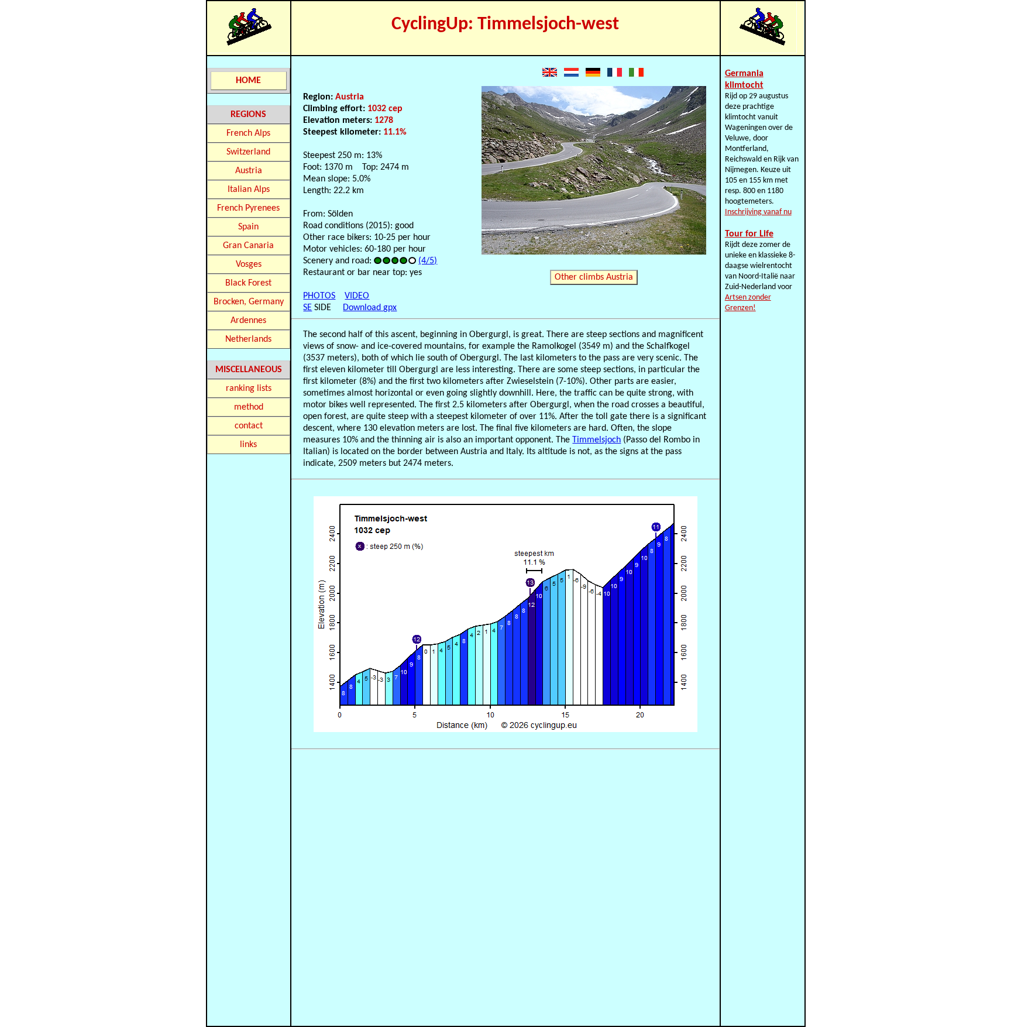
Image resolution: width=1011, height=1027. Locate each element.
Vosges (249, 264)
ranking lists (248, 388)
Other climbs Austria (594, 277)
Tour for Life (749, 234)
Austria (248, 171)
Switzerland (248, 152)
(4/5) (427, 261)
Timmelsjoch (596, 440)
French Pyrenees (248, 208)
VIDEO (357, 296)
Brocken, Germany (249, 302)
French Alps (248, 133)
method (248, 407)
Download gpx (370, 307)
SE (307, 307)
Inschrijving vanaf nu (758, 212)
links (248, 444)
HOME (248, 80)
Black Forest (248, 283)
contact (249, 426)
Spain (248, 227)
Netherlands (248, 339)
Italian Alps (249, 189)
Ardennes (248, 320)
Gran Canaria (248, 245)
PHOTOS (319, 296)
